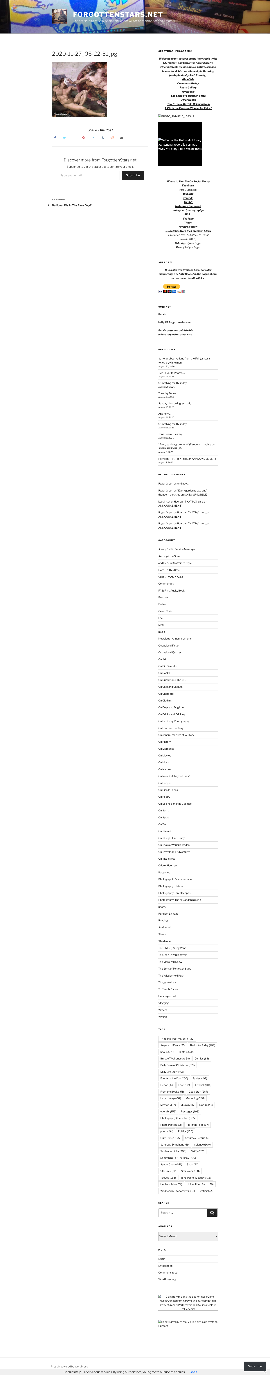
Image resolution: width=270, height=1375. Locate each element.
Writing (162, 1016)
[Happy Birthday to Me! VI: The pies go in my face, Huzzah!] (188, 1325)
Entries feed (165, 1265)
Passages (164, 872)
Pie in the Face (197, 1124)
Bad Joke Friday (202, 1045)
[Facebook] (55, 137)
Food (184, 1085)
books (167, 1051)
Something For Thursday (178, 1157)
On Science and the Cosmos (175, 803)
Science (202, 1144)
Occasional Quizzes (169, 652)
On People (164, 783)
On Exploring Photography (173, 721)
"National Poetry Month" (177, 1038)
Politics (185, 1131)
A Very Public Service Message (176, 549)
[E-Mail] (122, 137)
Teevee (168, 1177)
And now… (164, 413)
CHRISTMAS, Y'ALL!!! (170, 576)
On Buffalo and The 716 (172, 679)
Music (188, 1104)
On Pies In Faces (168, 789)
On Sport (163, 817)
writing (207, 1190)
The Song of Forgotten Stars (188, 95)
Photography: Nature (170, 886)
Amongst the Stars (169, 556)
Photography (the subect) (177, 1118)
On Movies (164, 755)
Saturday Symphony (174, 1144)
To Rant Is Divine (168, 989)
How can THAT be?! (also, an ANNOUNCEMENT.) (187, 458)
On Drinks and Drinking (171, 714)
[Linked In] (93, 137)
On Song (163, 810)
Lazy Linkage (170, 1098)
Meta (161, 624)
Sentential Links (173, 1151)
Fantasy (200, 1078)
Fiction (167, 1085)
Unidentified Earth (200, 1184)
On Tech (163, 824)
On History (164, 741)
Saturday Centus (197, 1137)
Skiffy (197, 1151)
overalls (168, 1111)
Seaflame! (164, 927)
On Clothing (165, 700)
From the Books (172, 1091)
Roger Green (165, 483)
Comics (202, 1058)
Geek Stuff (198, 1091)
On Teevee (164, 831)
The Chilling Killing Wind (172, 948)
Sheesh (162, 934)
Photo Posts (171, 1124)
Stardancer (165, 941)
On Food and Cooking (170, 728)
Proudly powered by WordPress (69, 1366)
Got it (193, 1372)
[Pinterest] (84, 137)
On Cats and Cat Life (170, 686)
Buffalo (186, 1051)
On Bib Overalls (167, 666)
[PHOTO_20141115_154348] (176, 116)
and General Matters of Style (175, 562)
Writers (162, 1009)
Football (203, 1085)
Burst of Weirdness (175, 1058)
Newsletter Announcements (175, 638)
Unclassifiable (171, 1184)
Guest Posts (165, 611)
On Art (162, 659)
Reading (163, 920)
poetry (162, 906)
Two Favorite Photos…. (171, 372)
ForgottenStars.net (118, 14)
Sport (192, 1164)
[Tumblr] (103, 137)
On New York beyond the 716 (175, 776)
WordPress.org (167, 1279)
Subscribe (133, 175)
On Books (164, 672)
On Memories (166, 748)
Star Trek (168, 1171)
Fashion (162, 604)
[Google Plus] (74, 137)
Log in (161, 1258)
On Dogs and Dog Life (171, 707)
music (161, 631)
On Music (164, 762)
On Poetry (164, 796)
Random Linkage (168, 913)
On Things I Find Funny (171, 838)
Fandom (163, 597)
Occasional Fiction (169, 645)
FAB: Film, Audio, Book (171, 590)
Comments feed (167, 1272)
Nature (206, 1104)
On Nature (164, 769)
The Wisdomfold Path (171, 975)
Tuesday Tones (167, 393)
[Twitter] (64, 137)
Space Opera (171, 1164)
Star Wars (190, 1171)
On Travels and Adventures (174, 851)
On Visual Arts (166, 858)
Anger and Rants (172, 1045)
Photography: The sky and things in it (179, 899)
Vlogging (163, 1002)
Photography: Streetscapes (174, 893)
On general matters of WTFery (176, 734)
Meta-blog (195, 1098)
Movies (168, 1104)
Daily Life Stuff (172, 1071)
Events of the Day (174, 1078)
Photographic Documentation (175, 879)
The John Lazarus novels (172, 954)
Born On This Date (169, 569)
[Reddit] (112, 137)
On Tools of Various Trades (174, 844)
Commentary (166, 583)
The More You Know (170, 961)
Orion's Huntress (168, 865)
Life (160, 617)
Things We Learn (168, 982)
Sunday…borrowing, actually (174, 403)
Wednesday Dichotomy (177, 1190)
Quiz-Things (170, 1137)
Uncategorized (167, 996)
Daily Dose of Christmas (177, 1065)
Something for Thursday (172, 382)
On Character (166, 693)
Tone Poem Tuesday (170, 434)
